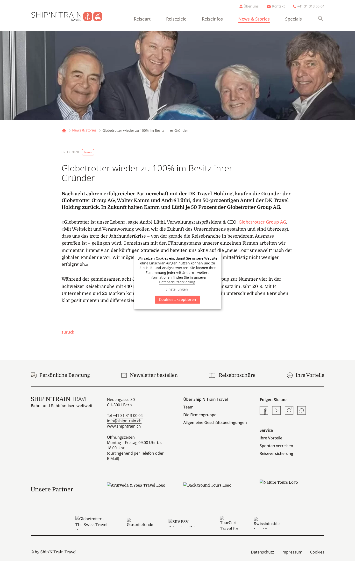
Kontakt (278, 6)
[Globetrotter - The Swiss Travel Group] (93, 523)
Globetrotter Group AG (262, 222)
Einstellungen (177, 289)
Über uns (251, 6)
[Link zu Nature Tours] (292, 487)
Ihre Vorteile (271, 438)
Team (188, 407)
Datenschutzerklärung (177, 282)
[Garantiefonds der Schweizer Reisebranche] (140, 523)
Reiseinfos (212, 19)
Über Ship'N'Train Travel (205, 399)
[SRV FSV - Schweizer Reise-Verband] (187, 523)
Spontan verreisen (276, 445)
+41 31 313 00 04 (310, 6)
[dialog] (177, 280)
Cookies (317, 552)
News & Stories (254, 19)
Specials (293, 19)
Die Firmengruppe (199, 414)
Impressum (292, 552)
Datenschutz (262, 552)
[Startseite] (71, 15)
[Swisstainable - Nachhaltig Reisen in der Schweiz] (267, 523)
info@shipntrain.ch (124, 420)
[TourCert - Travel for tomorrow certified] (229, 523)
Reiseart (142, 19)
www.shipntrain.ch (124, 426)
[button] (269, 315)
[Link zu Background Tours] (215, 489)
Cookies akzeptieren (177, 299)
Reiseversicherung (276, 453)
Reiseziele (176, 19)
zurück (68, 332)
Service (266, 430)
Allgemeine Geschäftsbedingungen (215, 422)
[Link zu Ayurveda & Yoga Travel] (139, 489)
